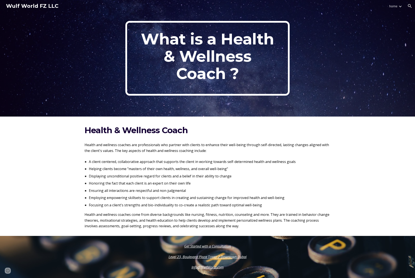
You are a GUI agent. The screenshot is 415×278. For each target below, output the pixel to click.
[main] (207, 58)
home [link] (393, 6)
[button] (410, 6)
